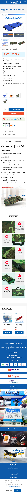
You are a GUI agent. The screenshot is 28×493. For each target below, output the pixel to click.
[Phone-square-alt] (10, 125)
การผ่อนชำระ (13, 477)
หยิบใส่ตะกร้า (16, 109)
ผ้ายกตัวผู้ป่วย (4, 10)
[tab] (8, 141)
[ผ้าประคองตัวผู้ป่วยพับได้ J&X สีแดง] (19, 318)
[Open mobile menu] (1, 2)
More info (9, 490)
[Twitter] (15, 364)
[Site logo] (12, 2)
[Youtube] (20, 364)
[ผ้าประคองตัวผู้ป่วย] (7, 318)
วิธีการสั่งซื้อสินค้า (13, 474)
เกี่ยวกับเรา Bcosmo (13, 468)
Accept (17, 490)
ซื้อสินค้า (13, 113)
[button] (2, 26)
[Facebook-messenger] (7, 125)
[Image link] (13, 369)
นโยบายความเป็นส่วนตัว (13, 471)
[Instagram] (11, 364)
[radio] (5, 95)
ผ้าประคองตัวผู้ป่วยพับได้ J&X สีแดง (19, 326)
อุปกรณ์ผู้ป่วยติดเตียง (18, 9)
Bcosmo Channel (13, 429)
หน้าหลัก (3, 9)
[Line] (4, 125)
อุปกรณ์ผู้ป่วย (9, 9)
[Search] (20, 2)
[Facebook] (7, 364)
